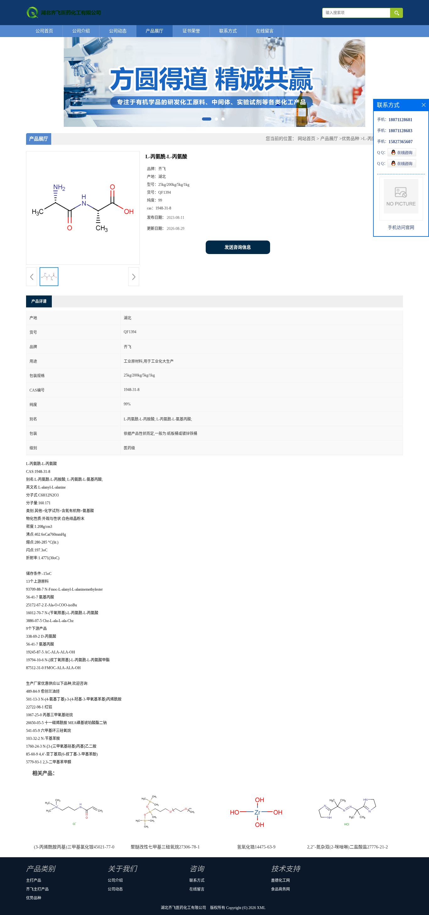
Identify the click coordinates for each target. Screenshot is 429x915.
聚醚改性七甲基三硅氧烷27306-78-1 (165, 847)
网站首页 (306, 138)
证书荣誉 (191, 31)
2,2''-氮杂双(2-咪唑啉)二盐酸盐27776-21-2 (347, 847)
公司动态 (118, 31)
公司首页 (44, 31)
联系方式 (228, 31)
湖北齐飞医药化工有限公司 (183, 908)
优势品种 (350, 138)
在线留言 (265, 31)
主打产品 (33, 880)
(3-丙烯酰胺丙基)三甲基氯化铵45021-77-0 (74, 847)
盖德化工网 (280, 880)
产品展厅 (154, 31)
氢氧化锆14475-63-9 (256, 847)
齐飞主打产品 (37, 889)
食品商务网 (280, 889)
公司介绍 (81, 31)
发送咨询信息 (238, 247)
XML (261, 908)
